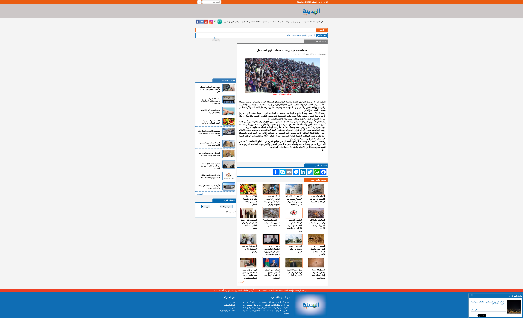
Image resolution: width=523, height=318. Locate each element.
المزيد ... (241, 282)
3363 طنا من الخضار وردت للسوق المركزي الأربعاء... (211, 122)
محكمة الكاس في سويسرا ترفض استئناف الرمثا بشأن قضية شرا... (210, 101)
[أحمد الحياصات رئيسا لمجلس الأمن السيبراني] (228, 143)
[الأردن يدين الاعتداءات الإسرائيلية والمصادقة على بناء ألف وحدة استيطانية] (228, 186)
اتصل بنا (244, 21)
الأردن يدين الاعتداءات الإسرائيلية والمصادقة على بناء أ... (209, 187)
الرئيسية (319, 21)
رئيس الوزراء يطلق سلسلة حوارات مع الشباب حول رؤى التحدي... (210, 166)
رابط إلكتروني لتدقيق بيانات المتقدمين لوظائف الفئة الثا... (210, 176)
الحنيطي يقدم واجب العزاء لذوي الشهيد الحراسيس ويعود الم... (209, 154)
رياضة (287, 21)
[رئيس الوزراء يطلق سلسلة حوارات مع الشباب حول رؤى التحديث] (228, 164)
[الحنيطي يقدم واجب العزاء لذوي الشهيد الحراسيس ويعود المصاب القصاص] (228, 154)
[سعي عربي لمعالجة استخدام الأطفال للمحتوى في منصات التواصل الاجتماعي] (228, 88)
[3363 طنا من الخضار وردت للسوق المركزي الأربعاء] (228, 121)
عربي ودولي (296, 21)
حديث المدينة (309, 21)
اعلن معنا (231, 308)
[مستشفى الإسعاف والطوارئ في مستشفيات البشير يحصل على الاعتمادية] (228, 132)
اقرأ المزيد (474, 309)
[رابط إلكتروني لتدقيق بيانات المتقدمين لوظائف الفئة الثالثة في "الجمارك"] (228, 176)
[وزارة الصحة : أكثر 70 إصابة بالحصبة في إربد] (228, 111)
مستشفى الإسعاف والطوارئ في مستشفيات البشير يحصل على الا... (209, 133)
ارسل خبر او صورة (231, 21)
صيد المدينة (278, 21)
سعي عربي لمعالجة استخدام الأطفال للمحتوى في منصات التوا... (210, 89)
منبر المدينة (266, 21)
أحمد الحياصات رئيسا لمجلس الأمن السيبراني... (210, 144)
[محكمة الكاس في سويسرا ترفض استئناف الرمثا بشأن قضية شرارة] (228, 99)
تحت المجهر (254, 21)
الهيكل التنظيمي (229, 305)
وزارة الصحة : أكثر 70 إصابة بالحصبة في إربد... (210, 111)
